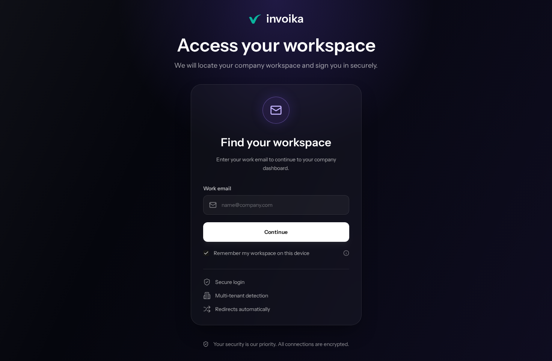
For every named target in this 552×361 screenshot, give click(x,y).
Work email (217, 188)
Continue (276, 232)
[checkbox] (206, 253)
